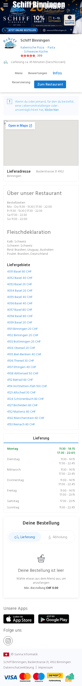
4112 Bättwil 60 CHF (20, 380)
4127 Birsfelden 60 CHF (22, 405)
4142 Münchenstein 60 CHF (25, 418)
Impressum (45, 667)
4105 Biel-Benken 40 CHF (24, 354)
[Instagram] (8, 640)
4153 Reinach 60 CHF (21, 424)
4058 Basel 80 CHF (20, 316)
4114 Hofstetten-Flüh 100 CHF (27, 386)
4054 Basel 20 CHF (20, 290)
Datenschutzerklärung (18, 667)
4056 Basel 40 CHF (20, 303)
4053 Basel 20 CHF (19, 284)
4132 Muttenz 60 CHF (21, 411)
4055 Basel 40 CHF (20, 297)
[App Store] (18, 618)
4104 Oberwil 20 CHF (21, 348)
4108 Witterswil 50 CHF (22, 373)
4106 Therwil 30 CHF (20, 360)
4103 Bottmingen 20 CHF (24, 341)
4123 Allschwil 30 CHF (21, 392)
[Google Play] (53, 618)
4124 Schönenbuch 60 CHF (25, 399)
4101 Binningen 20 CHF (22, 329)
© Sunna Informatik (24, 654)
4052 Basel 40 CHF (20, 278)
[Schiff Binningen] (38, 5)
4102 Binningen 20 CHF (22, 335)
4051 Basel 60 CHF (19, 271)
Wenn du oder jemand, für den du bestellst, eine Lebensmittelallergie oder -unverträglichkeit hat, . (44, 105)
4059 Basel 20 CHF (19, 322)
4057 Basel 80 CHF (19, 310)
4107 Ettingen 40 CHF (21, 367)
